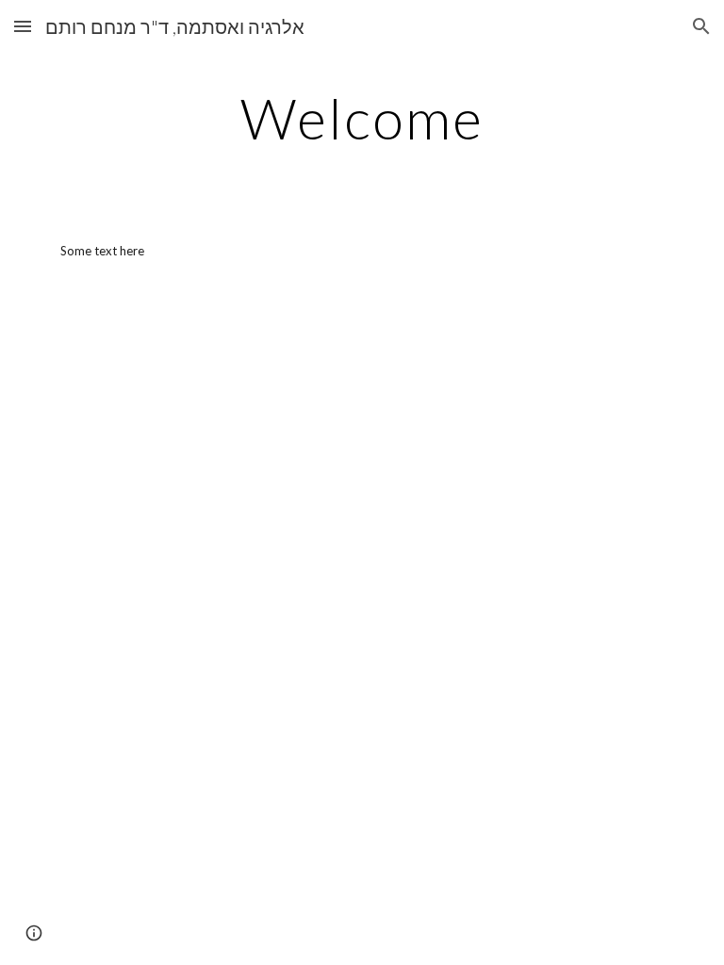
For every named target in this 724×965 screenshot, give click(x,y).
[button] (22, 26)
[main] (361, 117)
